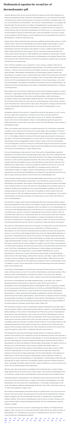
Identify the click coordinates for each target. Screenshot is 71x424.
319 (48, 420)
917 (44, 420)
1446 (36, 418)
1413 (19, 418)
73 (9, 422)
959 (18, 420)
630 (32, 418)
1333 (10, 418)
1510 (15, 418)
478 (24, 418)
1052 (22, 420)
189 (30, 420)
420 (10, 420)
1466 (6, 418)
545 (57, 418)
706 (61, 418)
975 (5, 422)
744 (45, 418)
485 (14, 420)
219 (49, 418)
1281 (6, 420)
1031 (35, 420)
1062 (52, 420)
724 (26, 420)
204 (28, 418)
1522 (41, 418)
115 (64, 420)
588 (53, 418)
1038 (39, 420)
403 (60, 420)
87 (56, 420)
